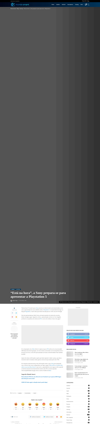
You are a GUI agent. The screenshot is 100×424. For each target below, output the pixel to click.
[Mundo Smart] (20, 4)
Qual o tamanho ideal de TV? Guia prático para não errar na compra (82, 374)
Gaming (13, 289)
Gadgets (68, 406)
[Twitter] (16, 313)
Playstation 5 (47, 309)
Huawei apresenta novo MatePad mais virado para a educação (14, 336)
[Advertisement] (42, 334)
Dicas (68, 398)
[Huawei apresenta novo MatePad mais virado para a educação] (14, 329)
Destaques (69, 396)
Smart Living (69, 420)
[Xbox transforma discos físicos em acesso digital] (70, 354)
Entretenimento (70, 401)
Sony (37, 308)
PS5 (41, 318)
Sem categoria (70, 417)
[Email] (16, 317)
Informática (69, 412)
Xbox (33, 349)
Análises (68, 385)
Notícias (18, 289)
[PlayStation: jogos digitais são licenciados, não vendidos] (70, 360)
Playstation (27, 311)
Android (68, 388)
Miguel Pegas (15, 300)
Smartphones (69, 422)
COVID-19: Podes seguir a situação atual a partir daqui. (34, 382)
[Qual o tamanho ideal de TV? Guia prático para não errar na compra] (70, 375)
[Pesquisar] (88, 4)
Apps (68, 393)
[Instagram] (78, 343)
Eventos (68, 404)
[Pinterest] (12, 317)
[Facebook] (12, 313)
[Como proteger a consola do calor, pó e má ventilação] (70, 367)
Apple (68, 390)
